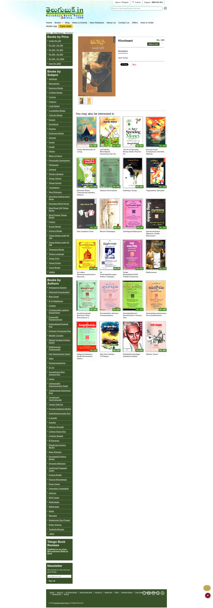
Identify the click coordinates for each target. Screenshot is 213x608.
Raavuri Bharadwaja (58, 480)
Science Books (55, 231)
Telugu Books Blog (86, 592)
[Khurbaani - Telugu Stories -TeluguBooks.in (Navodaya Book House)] (81, 101)
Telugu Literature (56, 174)
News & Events (79, 22)
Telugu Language (56, 254)
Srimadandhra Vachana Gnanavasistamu (109, 314)
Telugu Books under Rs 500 (59, 243)
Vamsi (51, 379)
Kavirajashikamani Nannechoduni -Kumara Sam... (132, 315)
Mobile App (51, 26)
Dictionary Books (56, 133)
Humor (52, 142)
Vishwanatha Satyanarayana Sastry (58, 385)
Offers (135, 22)
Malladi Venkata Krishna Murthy (59, 341)
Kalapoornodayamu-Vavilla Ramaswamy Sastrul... (85, 356)
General (52, 138)
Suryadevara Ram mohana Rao (57, 373)
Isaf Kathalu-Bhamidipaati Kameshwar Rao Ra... (108, 152)
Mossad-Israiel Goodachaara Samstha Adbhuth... (155, 152)
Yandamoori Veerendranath (55, 398)
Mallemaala (54, 507)
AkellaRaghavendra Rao (60, 413)
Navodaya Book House (59, 204)
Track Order (65, 26)
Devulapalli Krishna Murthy (57, 458)
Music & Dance (55, 156)
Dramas (52, 129)
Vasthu (52, 272)
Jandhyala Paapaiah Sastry (58, 469)
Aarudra (52, 422)
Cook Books (54, 106)
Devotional (53, 124)
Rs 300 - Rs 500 (56, 55)
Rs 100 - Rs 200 (56, 46)
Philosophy (54, 165)
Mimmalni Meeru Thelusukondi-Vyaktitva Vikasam (86, 192)
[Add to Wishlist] (162, 43)
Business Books (56, 88)
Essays (52, 120)
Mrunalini (53, 516)
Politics (52, 222)
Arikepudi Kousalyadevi (59, 292)
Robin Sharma (55, 525)
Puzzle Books (55, 227)
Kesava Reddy (55, 475)
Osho (51, 359)
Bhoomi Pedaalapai (107, 231)
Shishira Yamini (152, 354)
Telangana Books (56, 250)
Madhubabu (54, 502)
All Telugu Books (71, 592)
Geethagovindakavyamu (132, 231)
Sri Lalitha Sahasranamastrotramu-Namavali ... (86, 274)
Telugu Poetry (55, 263)
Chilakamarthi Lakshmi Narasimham (59, 311)
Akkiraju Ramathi (56, 427)
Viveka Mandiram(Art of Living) (86, 151)
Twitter (144, 593)
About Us (111, 22)
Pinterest (162, 593)
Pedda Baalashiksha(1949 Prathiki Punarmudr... (131, 274)
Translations (54, 188)
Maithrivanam (151, 272)
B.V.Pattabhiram (56, 301)
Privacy (66, 594)
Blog (67, 22)
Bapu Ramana (55, 452)
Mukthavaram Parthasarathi (55, 348)
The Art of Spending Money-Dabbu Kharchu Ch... (132, 152)
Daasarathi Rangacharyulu (55, 318)
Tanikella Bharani (56, 529)
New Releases (97, 22)
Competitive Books (57, 111)
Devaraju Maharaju (57, 464)
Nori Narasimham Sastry (59, 354)
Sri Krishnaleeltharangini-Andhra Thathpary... (108, 274)
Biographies (54, 84)
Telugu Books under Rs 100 (59, 237)
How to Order (147, 22)
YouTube (153, 593)
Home (49, 22)
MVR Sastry (54, 498)
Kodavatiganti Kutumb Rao (58, 325)
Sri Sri (51, 368)
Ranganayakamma (57, 363)
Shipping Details (126, 592)
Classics (52, 102)
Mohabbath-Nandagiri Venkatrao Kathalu (131, 355)
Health (52, 147)
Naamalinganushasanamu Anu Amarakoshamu (155, 314)
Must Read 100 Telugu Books (59, 209)
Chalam (52, 306)
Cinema (52, 97)
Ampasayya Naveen (58, 288)
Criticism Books (55, 115)
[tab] (123, 51)
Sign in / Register (122, 2)
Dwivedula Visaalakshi (59, 489)
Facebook (149, 593)
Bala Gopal (54, 297)
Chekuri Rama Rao (57, 432)
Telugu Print (54, 259)
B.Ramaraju (54, 441)
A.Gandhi (53, 418)
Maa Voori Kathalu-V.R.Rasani (107, 355)
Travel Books (54, 268)
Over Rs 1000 (55, 64)
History (52, 151)
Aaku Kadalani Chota (85, 231)
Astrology (53, 79)
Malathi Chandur (56, 336)
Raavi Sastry (54, 484)
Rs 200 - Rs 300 (56, 50)
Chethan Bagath (56, 436)
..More (51, 534)
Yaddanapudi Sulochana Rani (60, 392)
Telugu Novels (55, 183)
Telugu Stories (55, 179)
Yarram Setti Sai (56, 404)
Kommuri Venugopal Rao (60, 331)
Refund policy (56, 594)
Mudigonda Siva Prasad (59, 520)
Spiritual (52, 170)
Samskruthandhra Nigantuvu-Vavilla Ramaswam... (153, 233)
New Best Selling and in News (59, 198)
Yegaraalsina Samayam (155, 190)
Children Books (55, 93)
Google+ (158, 593)
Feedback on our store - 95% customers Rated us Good (57, 551)
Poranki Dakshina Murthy (60, 409)
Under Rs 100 (55, 41)
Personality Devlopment (59, 161)
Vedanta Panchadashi (108, 190)
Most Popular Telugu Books (58, 216)
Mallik (51, 511)
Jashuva (52, 493)
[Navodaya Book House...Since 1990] (64, 17)
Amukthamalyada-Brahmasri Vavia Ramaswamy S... (84, 315)
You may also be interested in (95, 113)
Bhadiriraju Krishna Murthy (57, 446)
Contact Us (123, 22)
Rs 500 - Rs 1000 (56, 59)
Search (52, 592)
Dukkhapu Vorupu (130, 190)
